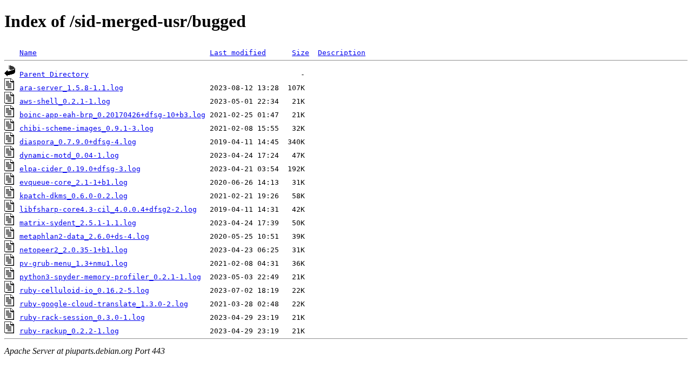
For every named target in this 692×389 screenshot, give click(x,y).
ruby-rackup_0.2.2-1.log (69, 331)
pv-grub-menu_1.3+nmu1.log (73, 263)
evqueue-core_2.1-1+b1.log (73, 182)
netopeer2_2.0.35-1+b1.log (73, 250)
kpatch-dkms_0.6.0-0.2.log (73, 196)
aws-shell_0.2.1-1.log (64, 101)
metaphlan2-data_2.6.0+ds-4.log (84, 236)
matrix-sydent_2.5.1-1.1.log (77, 223)
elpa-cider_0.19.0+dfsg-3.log (80, 169)
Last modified (238, 53)
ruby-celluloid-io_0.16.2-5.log (84, 290)
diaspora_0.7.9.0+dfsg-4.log (77, 142)
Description (341, 53)
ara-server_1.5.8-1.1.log (71, 88)
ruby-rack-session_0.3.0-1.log (82, 317)
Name (28, 53)
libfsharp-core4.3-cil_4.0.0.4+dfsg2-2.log (108, 209)
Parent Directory (54, 74)
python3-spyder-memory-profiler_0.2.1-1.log (110, 277)
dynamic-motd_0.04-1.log (69, 155)
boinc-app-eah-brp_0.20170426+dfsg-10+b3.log (112, 115)
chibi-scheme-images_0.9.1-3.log (86, 128)
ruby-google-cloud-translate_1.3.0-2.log (103, 304)
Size (300, 53)
